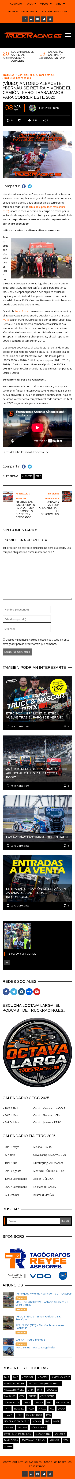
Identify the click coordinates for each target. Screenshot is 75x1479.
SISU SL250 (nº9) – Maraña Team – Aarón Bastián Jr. (40, 1326)
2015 (6, 1377)
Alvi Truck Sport (61, 1377)
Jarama (42, 1408)
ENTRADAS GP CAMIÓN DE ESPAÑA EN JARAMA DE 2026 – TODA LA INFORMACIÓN (23, 57)
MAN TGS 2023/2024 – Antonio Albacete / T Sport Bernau (42, 1303)
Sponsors (60, 1433)
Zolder (8, 1446)
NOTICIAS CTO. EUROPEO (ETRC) (36, 75)
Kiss (52, 1408)
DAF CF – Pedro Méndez (30, 1339)
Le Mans (8, 1415)
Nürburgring (38, 1427)
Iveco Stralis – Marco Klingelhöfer (36, 1347)
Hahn (7, 1408)
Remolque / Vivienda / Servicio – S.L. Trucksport (44, 1293)
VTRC (66, 1440)
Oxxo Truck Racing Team (17, 1433)
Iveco (31, 1408)
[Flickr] (31, 19)
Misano (37, 1421)
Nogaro (22, 1427)
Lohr (19, 1415)
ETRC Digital (62, 1402)
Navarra (8, 1427)
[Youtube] (50, 19)
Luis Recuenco (34, 1415)
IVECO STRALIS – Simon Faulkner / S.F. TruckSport (38, 1318)
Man (48, 1415)
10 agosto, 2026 (20, 906)
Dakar (26, 1402)
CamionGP (9, 1396)
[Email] (7, 962)
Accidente (27, 1377)
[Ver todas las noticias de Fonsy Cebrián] (32, 108)
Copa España (47, 1396)
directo (38, 1402)
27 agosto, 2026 (20, 726)
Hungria (19, 1408)
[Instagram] (37, 19)
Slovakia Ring (42, 1433)
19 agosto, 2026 (20, 846)
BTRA (30, 1389)
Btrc (40, 1389)
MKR (47, 1421)
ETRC (38, 476)
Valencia (54, 1440)
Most (56, 1421)
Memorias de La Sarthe (16, 1421)
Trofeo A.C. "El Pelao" (34, 1440)
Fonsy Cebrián (49, 108)
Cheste (32, 1396)
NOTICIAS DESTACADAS (17, 78)
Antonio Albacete (14, 1383)
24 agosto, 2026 (20, 786)
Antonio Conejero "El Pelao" (44, 1383)
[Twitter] (43, 19)
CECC (22, 1396)
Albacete (27, 476)
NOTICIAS (8, 75)
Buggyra (52, 1389)
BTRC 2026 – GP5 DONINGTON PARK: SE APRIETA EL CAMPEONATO (59, 56)
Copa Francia (11, 1402)
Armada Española (14, 1389)
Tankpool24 (11, 1440)
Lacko (61, 1408)
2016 (15, 1377)
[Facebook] (25, 19)
